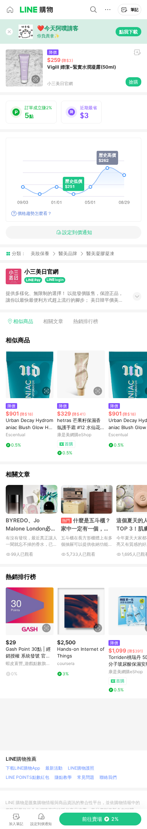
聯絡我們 (108, 777)
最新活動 (53, 768)
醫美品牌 (68, 253)
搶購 (133, 82)
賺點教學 (63, 777)
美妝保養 (40, 253)
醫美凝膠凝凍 (100, 253)
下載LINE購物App (23, 768)
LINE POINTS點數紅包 (27, 777)
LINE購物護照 (81, 768)
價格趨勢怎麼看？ (34, 213)
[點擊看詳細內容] (30, 374)
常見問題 (85, 777)
